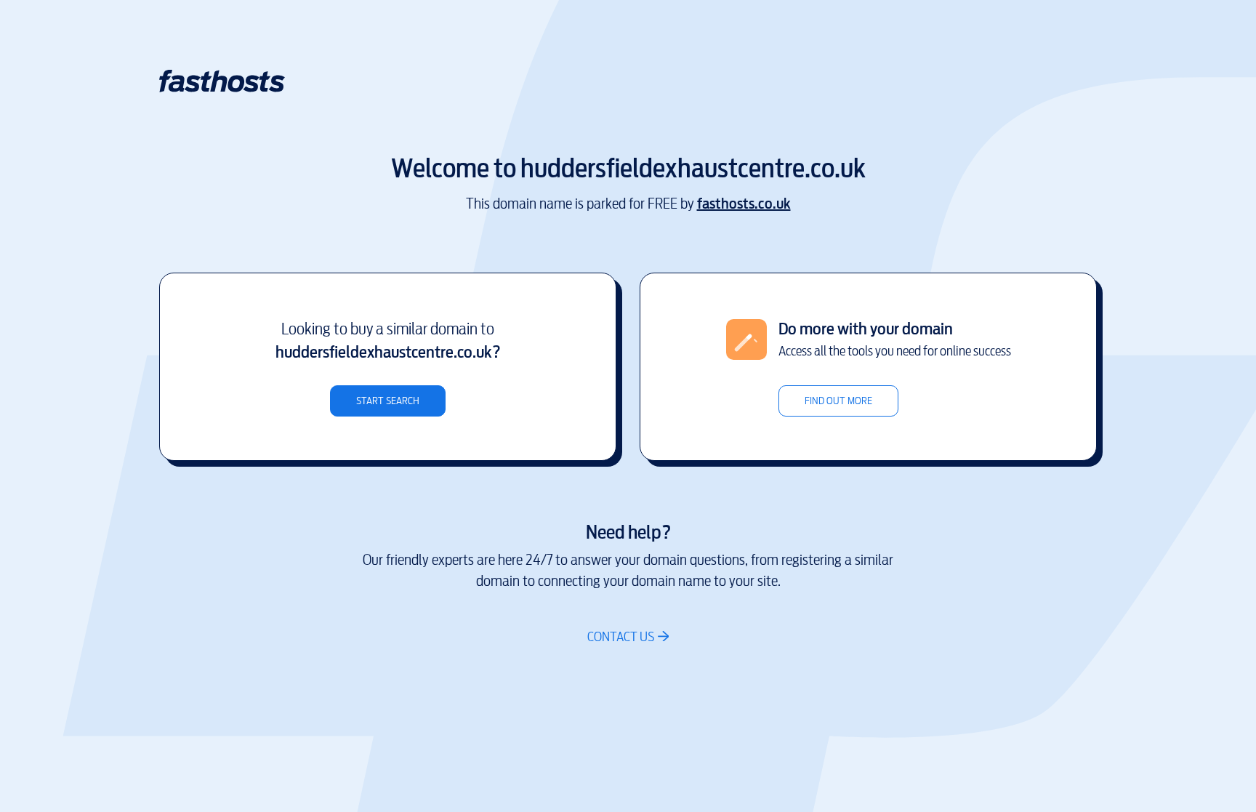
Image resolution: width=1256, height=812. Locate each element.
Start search (387, 401)
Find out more (838, 401)
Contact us (620, 636)
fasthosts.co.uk (744, 203)
